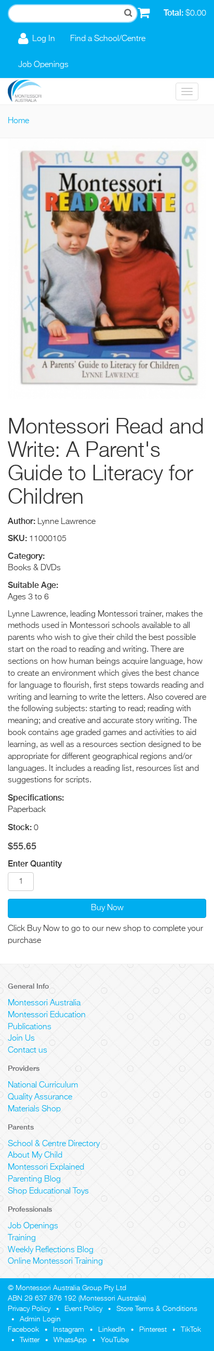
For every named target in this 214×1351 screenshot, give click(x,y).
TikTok (191, 1329)
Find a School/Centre (107, 39)
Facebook (23, 1329)
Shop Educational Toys (48, 1191)
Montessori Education (47, 1015)
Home (18, 121)
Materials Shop (34, 1109)
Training (22, 1238)
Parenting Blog (34, 1179)
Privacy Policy (29, 1309)
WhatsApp (70, 1340)
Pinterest (153, 1329)
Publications (29, 1027)
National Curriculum (43, 1085)
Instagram (68, 1329)
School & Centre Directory (54, 1144)
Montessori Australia (44, 1003)
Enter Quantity (35, 864)
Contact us (27, 1050)
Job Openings (43, 65)
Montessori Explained (46, 1167)
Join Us (21, 1038)
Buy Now (107, 908)
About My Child (35, 1155)
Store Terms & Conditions (156, 1309)
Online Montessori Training (55, 1261)
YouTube (115, 1340)
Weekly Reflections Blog (50, 1250)
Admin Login (40, 1319)
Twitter (29, 1340)
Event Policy (83, 1309)
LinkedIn (111, 1329)
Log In (43, 39)
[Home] (32, 91)
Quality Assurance (40, 1097)
